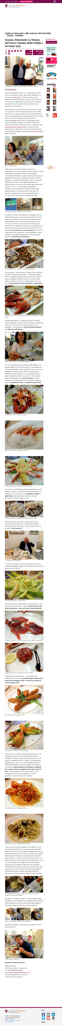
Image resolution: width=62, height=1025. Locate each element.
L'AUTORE (7, 1)
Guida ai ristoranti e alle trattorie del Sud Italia (28, 33)
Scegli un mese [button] (51, 42)
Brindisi (19, 35)
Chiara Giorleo (34, 131)
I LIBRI (11, 1)
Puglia (10, 35)
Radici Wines (17, 97)
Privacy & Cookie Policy (10, 1020)
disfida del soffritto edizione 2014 (15, 127)
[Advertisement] (31, 20)
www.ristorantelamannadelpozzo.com (17, 972)
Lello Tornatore (11, 89)
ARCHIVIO (16, 1)
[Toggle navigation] (49, 1)
